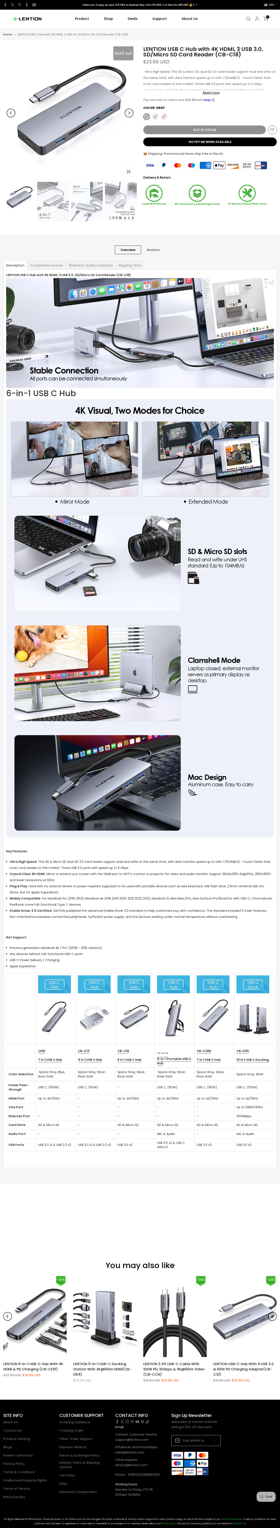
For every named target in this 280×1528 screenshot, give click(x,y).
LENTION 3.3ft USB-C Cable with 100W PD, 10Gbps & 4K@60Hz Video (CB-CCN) (174, 1369)
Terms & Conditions (19, 1472)
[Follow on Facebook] (117, 1421)
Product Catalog (16, 1439)
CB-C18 (123, 1051)
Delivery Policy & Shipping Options (79, 1465)
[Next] (129, 113)
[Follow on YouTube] (137, 1421)
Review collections (18, 1455)
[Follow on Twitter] (122, 1421)
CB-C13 (83, 1051)
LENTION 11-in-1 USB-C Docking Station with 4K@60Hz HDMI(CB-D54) (102, 1369)
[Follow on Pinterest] (132, 1421)
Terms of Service (16, 1489)
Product (82, 18)
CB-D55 (242, 1051)
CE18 (41, 1051)
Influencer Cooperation (78, 1492)
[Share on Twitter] (12, 4)
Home (7, 34)
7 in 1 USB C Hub (50, 1060)
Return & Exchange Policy (79, 1455)
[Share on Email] (34, 4)
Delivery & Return (157, 177)
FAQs (63, 1484)
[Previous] (11, 113)
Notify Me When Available (210, 141)
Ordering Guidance (74, 1422)
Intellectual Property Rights (25, 1480)
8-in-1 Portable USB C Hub (174, 1061)
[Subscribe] (212, 1440)
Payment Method (72, 1447)
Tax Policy (67, 1475)
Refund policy (14, 1497)
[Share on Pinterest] (20, 4)
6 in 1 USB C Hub (129, 1060)
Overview (128, 250)
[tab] (15, 265)
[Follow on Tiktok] (147, 1421)
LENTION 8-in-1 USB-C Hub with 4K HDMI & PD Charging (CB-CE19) (33, 1366)
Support (159, 18)
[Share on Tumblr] (27, 4)
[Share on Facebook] (5, 4)
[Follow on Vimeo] (142, 1421)
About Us (190, 18)
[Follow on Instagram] (127, 1421)
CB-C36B (204, 1051)
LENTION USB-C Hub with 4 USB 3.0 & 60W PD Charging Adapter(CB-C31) (243, 1369)
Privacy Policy (14, 1464)
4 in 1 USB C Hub (90, 1060)
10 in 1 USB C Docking (252, 1060)
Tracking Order (71, 1431)
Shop (108, 18)
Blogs (7, 1447)
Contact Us (12, 1431)
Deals (133, 18)
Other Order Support (76, 1439)
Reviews (153, 250)
